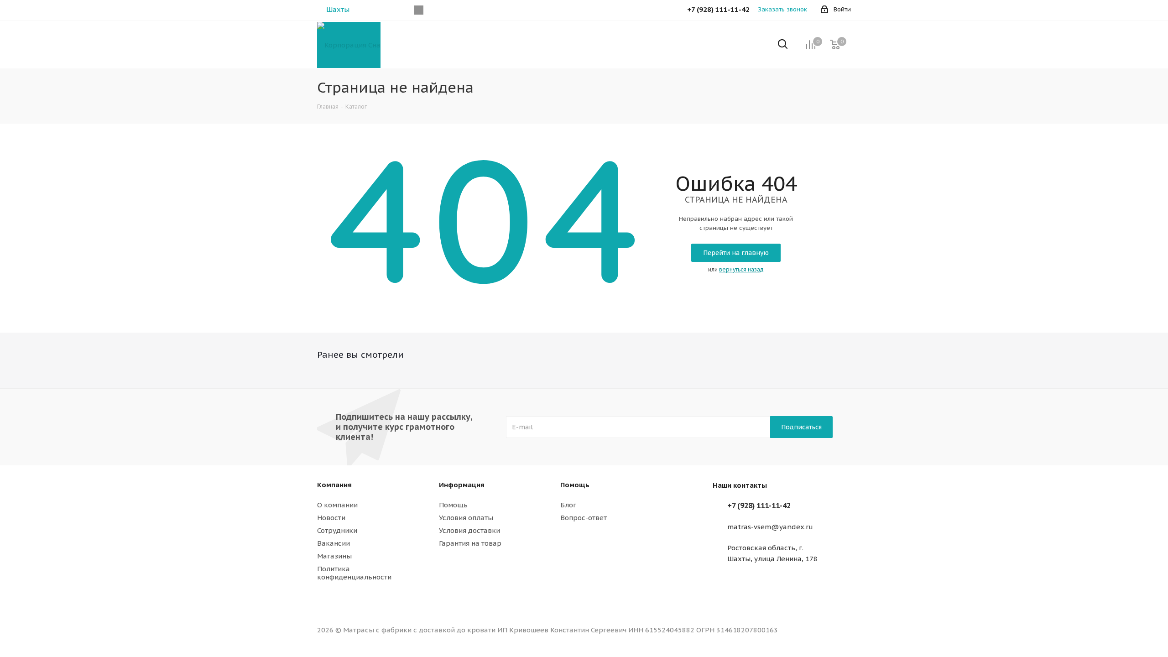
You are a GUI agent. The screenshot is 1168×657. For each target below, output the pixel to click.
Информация (462, 484)
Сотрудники (337, 530)
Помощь (453, 505)
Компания (334, 484)
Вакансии (333, 543)
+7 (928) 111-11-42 (759, 505)
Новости (331, 517)
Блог (568, 505)
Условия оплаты (466, 517)
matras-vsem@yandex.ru (770, 526)
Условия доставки (469, 530)
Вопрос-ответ (583, 517)
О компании (337, 505)
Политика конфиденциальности (354, 572)
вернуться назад (741, 269)
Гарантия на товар (470, 543)
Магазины (334, 556)
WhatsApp (418, 10)
